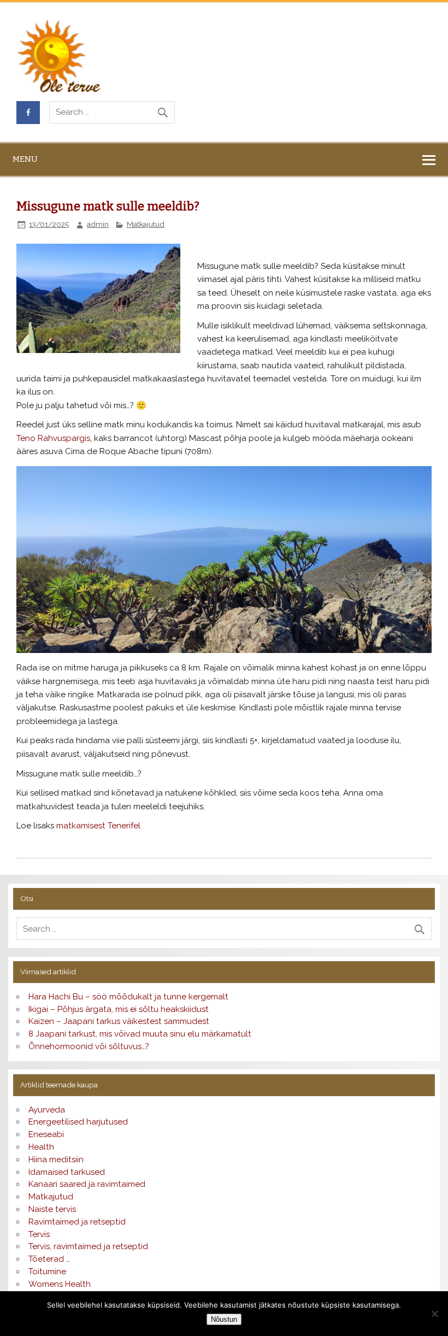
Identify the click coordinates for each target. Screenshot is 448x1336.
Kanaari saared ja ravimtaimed (86, 1184)
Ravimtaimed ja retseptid (77, 1222)
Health (41, 1147)
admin (98, 224)
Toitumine (47, 1271)
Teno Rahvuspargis (53, 438)
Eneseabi (46, 1134)
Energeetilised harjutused (78, 1122)
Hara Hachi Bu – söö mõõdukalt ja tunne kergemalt (128, 997)
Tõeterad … (49, 1259)
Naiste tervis (52, 1209)
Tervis (39, 1234)
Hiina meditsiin (56, 1159)
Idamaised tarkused (66, 1172)
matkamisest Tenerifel (98, 826)
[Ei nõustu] (434, 1313)
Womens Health (59, 1284)
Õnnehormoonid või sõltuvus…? (88, 1046)
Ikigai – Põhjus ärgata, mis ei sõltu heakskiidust (118, 1009)
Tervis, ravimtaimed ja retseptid (88, 1246)
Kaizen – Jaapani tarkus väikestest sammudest (118, 1021)
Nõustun (224, 1319)
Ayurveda (46, 1110)
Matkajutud (145, 224)
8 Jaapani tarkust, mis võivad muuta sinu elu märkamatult (139, 1034)
